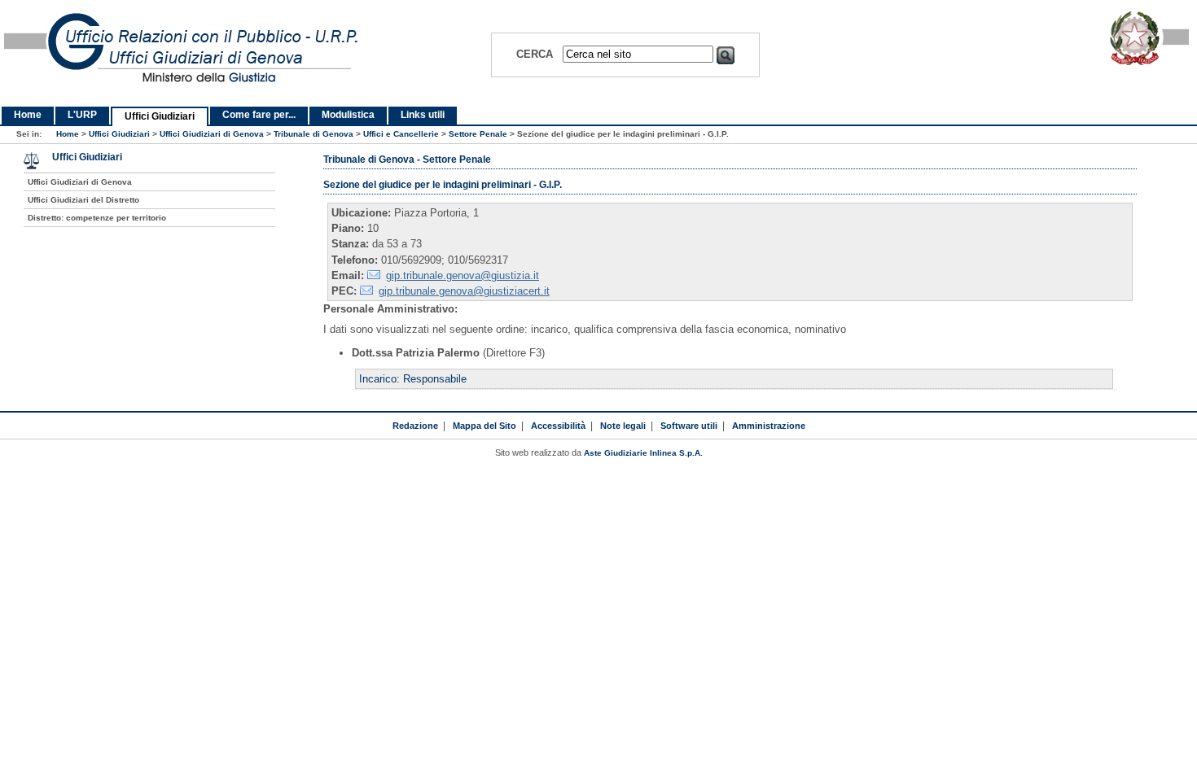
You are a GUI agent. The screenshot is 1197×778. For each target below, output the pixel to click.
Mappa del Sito (484, 426)
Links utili (423, 114)
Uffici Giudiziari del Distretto (83, 199)
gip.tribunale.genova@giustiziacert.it (464, 291)
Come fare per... (259, 114)
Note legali (623, 426)
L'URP (82, 114)
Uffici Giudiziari (160, 116)
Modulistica (348, 114)
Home (28, 114)
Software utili (688, 426)
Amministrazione (768, 426)
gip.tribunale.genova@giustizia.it (462, 275)
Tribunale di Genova (313, 133)
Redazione (415, 426)
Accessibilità (558, 426)
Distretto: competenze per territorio (97, 217)
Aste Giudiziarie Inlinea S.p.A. (643, 452)
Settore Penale (478, 133)
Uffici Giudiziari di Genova (212, 133)
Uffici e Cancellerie (401, 133)
